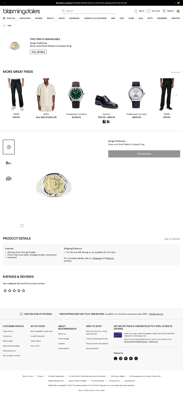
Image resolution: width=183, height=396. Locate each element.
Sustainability (63, 348)
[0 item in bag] (178, 11)
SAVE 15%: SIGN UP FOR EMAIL (38, 314)
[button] (46, 185)
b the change (63, 339)
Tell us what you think (11, 356)
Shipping (97, 258)
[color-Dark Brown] (108, 121)
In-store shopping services (97, 339)
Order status (36, 341)
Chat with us (8, 331)
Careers (61, 344)
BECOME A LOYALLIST (64, 3)
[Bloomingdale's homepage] (4, 25)
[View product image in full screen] (22, 225)
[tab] (9, 147)
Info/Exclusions (156, 314)
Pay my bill (35, 346)
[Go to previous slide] (4, 3)
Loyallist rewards (37, 336)
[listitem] (91, 3)
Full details (38, 52)
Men (9, 25)
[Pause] (178, 3)
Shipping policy (9, 351)
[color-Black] (104, 121)
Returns (110, 258)
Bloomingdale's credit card (42, 331)
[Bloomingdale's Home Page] (21, 11)
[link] (16, 116)
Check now (153, 342)
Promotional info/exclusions (135, 342)
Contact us (7, 336)
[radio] (104, 121)
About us (62, 334)
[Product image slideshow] (54, 185)
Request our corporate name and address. (117, 385)
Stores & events (92, 348)
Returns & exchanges (11, 346)
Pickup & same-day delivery (97, 344)
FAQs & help (8, 341)
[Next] (176, 95)
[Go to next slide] (175, 3)
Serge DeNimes (38, 43)
